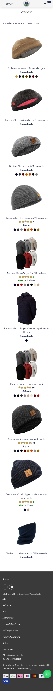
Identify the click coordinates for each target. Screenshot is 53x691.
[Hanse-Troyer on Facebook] (5, 587)
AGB (5, 611)
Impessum (7, 605)
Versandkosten (35, 594)
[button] (26, 221)
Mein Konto (8, 649)
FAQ (5, 598)
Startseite (7, 23)
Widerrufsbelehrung (11, 636)
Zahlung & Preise (10, 630)
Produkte (19, 23)
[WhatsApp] (47, 674)
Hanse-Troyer (14, 665)
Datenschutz (8, 617)
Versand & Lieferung (12, 624)
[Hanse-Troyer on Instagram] (12, 587)
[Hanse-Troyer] (26, 3)
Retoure (6, 643)
